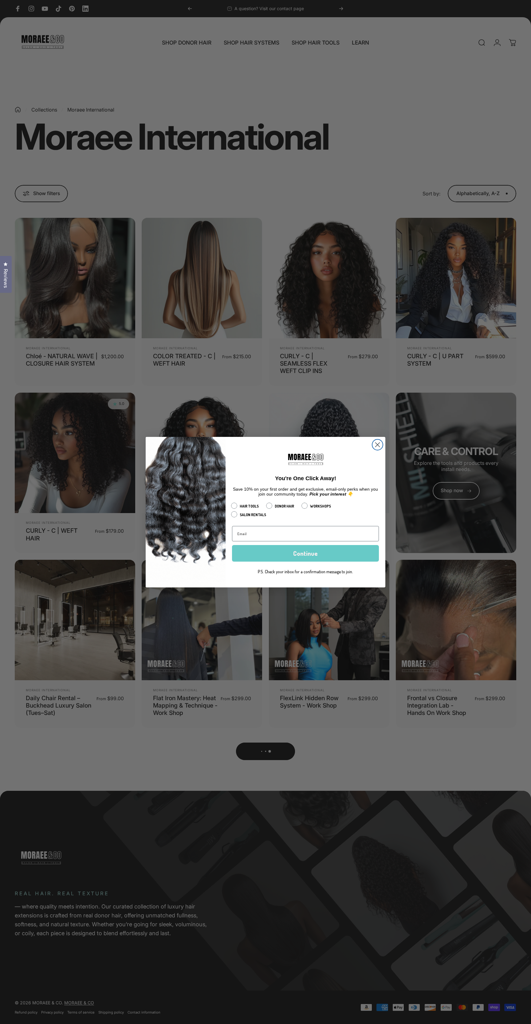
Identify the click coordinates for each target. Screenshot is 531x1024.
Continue (305, 553)
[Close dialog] (377, 444)
